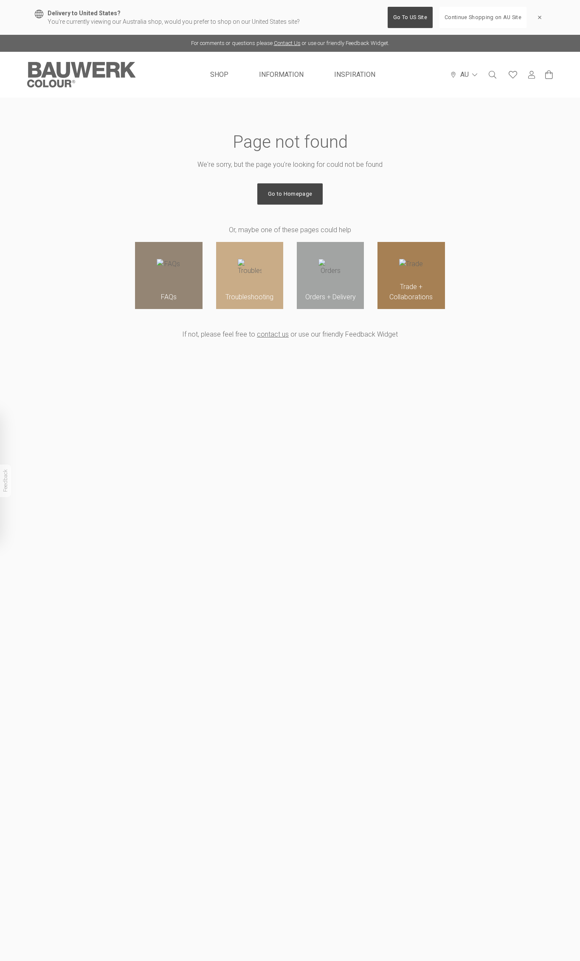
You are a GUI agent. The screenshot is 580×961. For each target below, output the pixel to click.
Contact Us (287, 43)
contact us (273, 334)
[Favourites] (513, 75)
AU (464, 74)
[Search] (492, 75)
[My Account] (531, 75)
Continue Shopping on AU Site (483, 17)
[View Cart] (549, 74)
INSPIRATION (354, 74)
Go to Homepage (290, 194)
